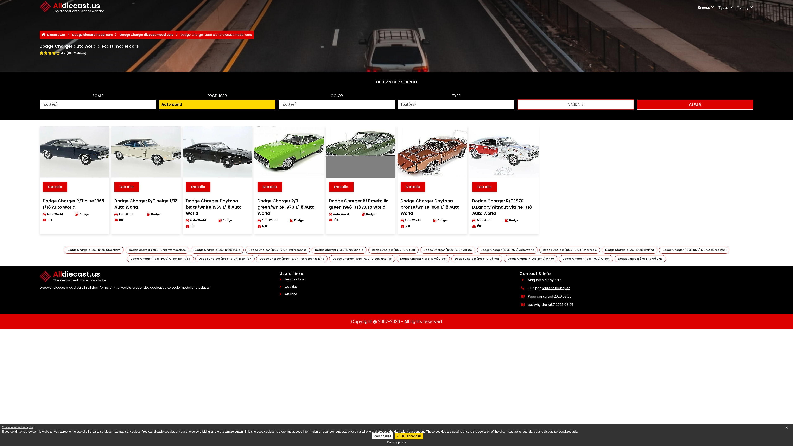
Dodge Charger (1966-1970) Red (477, 259)
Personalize (382, 436)
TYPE (456, 95)
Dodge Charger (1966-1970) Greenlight (93, 250)
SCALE (97, 95)
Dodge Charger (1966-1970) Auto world (507, 250)
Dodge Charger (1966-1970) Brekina (629, 250)
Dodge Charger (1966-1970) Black (423, 259)
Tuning (743, 7)
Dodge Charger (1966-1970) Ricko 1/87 (225, 259)
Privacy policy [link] (396, 442)
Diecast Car (56, 35)
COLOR (337, 95)
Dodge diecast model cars (92, 35)
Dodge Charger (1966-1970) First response (277, 250)
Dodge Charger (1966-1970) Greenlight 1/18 (362, 259)
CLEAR (695, 104)
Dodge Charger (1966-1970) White (530, 259)
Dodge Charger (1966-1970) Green (586, 259)
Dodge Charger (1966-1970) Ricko (217, 250)
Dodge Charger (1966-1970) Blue (640, 259)
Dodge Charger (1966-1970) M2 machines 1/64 (694, 250)
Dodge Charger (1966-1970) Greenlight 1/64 (160, 259)
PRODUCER (217, 95)
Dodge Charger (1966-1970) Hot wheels (570, 250)
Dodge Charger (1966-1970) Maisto (448, 250)
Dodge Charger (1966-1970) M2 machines (157, 250)
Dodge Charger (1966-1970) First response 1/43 (292, 259)
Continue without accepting (18, 427)
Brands (704, 7)
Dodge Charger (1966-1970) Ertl (393, 250)
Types (723, 7)
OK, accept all (410, 436)
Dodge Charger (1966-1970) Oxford (339, 250)
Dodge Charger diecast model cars (146, 35)
